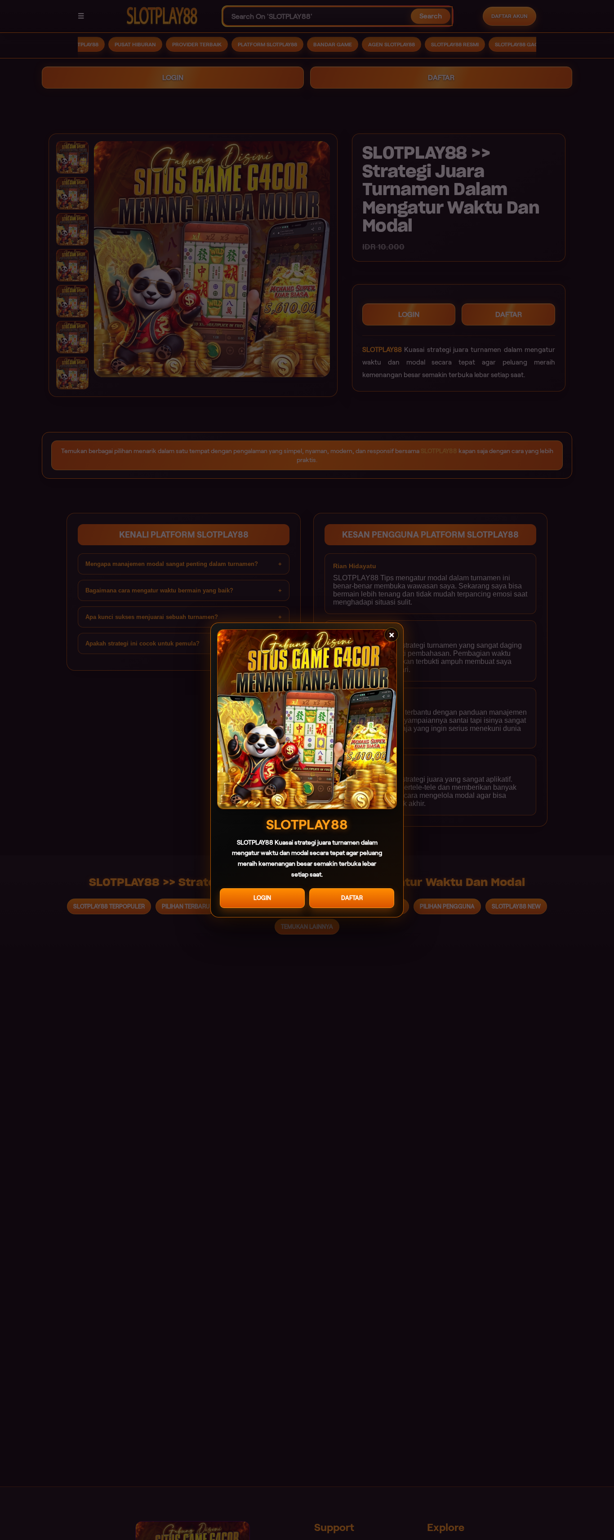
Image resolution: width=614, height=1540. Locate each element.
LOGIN (262, 898)
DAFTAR (352, 898)
